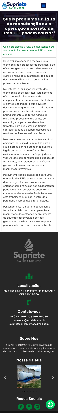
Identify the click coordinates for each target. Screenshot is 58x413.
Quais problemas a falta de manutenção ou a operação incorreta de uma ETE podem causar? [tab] (28, 50)
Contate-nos (29, 311)
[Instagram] (29, 407)
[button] (43, 5)
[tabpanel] (29, 144)
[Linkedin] (37, 407)
